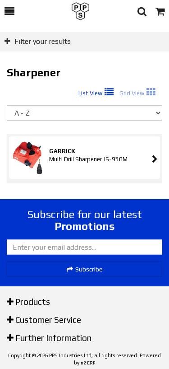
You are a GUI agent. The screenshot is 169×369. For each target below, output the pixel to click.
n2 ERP (88, 362)
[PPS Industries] (76, 11)
